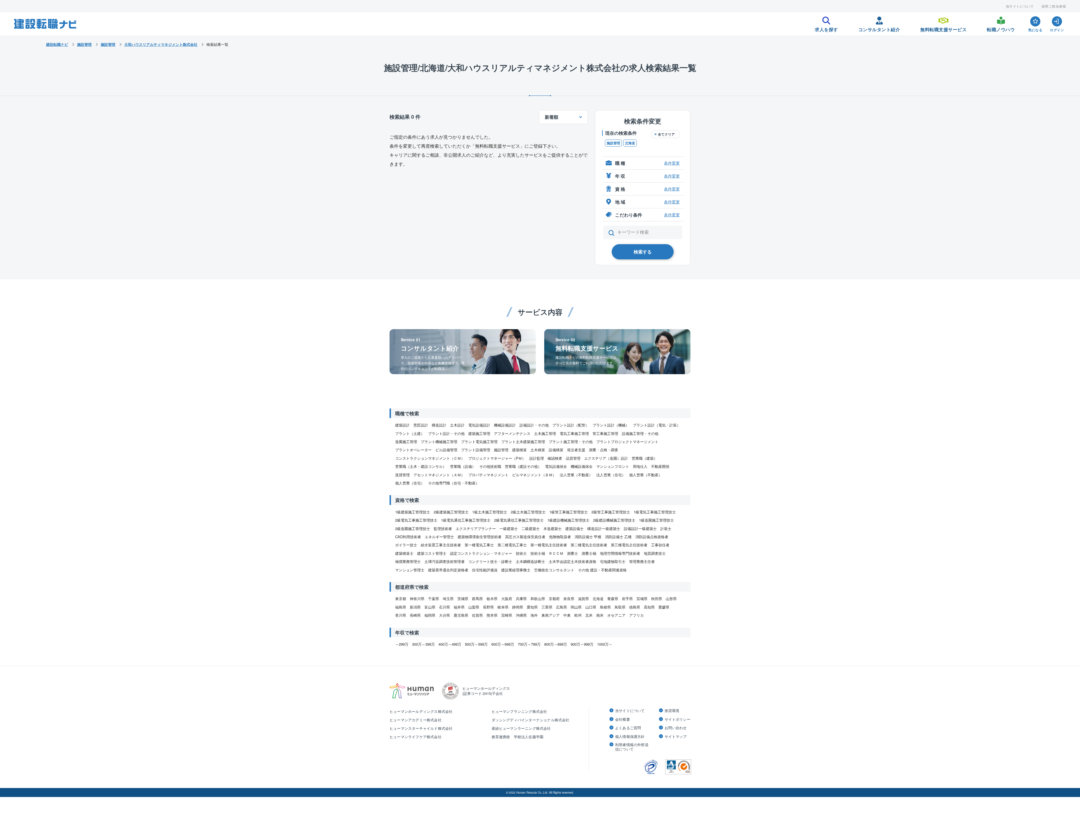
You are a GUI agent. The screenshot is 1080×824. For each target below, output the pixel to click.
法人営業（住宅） (611, 474)
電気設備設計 (479, 425)
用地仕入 (640, 466)
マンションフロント (612, 466)
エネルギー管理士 (439, 536)
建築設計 (402, 425)
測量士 (572, 553)
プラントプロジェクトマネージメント (627, 441)
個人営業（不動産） (645, 474)
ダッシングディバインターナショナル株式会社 (531, 719)
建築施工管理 (479, 433)
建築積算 (519, 449)
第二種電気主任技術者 (589, 544)
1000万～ (604, 644)
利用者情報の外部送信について (632, 746)
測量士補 (589, 553)
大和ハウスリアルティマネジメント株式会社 (160, 44)
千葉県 (433, 598)
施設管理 (613, 142)
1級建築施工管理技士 (412, 512)
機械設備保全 (582, 466)
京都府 (554, 598)
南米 (600, 615)
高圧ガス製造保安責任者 (525, 536)
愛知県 (532, 607)
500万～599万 (476, 644)
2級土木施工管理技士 (528, 512)
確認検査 (555, 458)
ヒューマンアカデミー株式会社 (416, 719)
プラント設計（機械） (611, 425)
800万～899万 (555, 644)
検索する (643, 251)
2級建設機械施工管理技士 (614, 520)
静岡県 (517, 607)
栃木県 (492, 598)
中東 (567, 615)
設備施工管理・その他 (640, 433)
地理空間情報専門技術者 (620, 553)
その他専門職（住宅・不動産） (453, 483)
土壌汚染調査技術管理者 (444, 561)
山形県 (671, 598)
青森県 (612, 598)
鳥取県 (620, 607)
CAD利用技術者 (408, 536)
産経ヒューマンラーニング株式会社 (521, 728)
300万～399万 (423, 644)
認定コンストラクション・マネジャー (481, 553)
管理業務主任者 (642, 561)
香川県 (400, 615)
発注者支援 (576, 449)
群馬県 (477, 598)
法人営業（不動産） (576, 474)
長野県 (488, 607)
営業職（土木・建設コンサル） (420, 466)
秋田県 (656, 598)
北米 (589, 615)
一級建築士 (509, 528)
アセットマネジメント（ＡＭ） (439, 474)
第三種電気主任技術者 (629, 544)
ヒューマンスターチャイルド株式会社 (421, 728)
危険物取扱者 (560, 536)
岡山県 (576, 607)
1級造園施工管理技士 (656, 520)
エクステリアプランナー (476, 528)
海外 (534, 615)
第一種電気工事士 (479, 544)
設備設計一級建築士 (640, 528)
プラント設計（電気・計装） (656, 425)
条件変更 (672, 163)
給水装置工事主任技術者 (441, 544)
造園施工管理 (406, 441)
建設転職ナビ (57, 44)
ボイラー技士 (406, 544)
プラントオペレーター (413, 449)
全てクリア (666, 134)
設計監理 (536, 458)
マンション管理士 (409, 569)
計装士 (665, 528)
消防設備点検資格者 (651, 536)
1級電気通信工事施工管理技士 (465, 520)
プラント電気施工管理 (479, 441)
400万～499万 (449, 644)
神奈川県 (417, 598)
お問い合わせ (676, 728)
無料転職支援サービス (943, 28)
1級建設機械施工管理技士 (568, 520)
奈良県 (568, 598)
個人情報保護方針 (630, 736)
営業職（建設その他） (523, 466)
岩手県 (627, 598)
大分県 (444, 615)
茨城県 (462, 598)
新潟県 (415, 607)
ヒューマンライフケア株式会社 (416, 736)
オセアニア (616, 615)
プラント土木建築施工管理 (523, 441)
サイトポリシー (677, 719)
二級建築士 (530, 528)
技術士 (521, 553)
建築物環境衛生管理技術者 (479, 536)
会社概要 (622, 719)
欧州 (578, 615)
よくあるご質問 (628, 728)
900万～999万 (582, 644)
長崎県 (415, 615)
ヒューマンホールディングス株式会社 (421, 711)
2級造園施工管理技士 (412, 528)
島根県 (605, 607)
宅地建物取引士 (613, 561)
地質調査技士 (655, 553)
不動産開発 (660, 466)
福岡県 (429, 615)
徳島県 (634, 607)
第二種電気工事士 (512, 544)
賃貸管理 (402, 474)
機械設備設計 (505, 425)
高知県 (649, 607)
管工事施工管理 (605, 433)
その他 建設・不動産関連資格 (602, 569)
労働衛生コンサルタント (554, 569)
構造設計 (439, 425)
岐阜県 (503, 607)
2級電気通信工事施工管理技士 (519, 520)
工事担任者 (660, 544)
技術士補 (537, 553)
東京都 (400, 598)
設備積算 (556, 449)
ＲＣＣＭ (556, 553)
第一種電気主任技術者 (548, 544)
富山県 (429, 607)
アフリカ (636, 615)
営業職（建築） (644, 458)
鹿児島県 (461, 615)
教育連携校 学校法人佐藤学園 (518, 736)
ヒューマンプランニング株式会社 (519, 711)
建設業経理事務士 (515, 569)
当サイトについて (1020, 6)
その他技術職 (490, 466)
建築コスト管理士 (431, 553)
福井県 (459, 607)
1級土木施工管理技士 (489, 512)
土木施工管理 (545, 433)
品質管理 (573, 458)
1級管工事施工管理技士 (568, 512)
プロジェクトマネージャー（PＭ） (497, 458)
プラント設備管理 (475, 449)
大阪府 (506, 598)
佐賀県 (477, 615)
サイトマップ (676, 736)
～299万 (401, 644)
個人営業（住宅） (409, 483)
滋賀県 (583, 598)
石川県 (444, 607)
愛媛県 (663, 607)
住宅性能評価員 (485, 569)
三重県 (546, 607)
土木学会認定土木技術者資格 (572, 561)
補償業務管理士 (408, 561)
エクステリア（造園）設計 (606, 458)
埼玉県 (448, 598)
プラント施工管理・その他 (571, 441)
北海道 (630, 142)
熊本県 (492, 615)
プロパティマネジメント (488, 474)
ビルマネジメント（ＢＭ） (534, 474)
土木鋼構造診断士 (530, 561)
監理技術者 (443, 528)
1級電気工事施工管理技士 (655, 512)
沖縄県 (521, 615)
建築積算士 (404, 553)
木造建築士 (552, 528)
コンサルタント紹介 (879, 28)
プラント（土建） (409, 433)
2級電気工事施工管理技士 (416, 520)
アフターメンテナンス (512, 433)
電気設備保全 (556, 466)
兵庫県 (521, 598)
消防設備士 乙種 (618, 536)
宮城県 (641, 598)
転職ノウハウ (1001, 28)
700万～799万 (529, 644)
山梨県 (473, 607)
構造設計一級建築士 (603, 528)
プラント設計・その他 (446, 433)
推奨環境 (672, 710)
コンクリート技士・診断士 (490, 561)
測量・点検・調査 (603, 449)
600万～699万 (502, 644)
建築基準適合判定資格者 (448, 569)
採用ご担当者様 (1053, 6)
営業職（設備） (463, 466)
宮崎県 (506, 615)
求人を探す (826, 28)
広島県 (561, 607)
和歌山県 (537, 598)
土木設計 (457, 425)
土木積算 (537, 449)
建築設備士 (574, 528)
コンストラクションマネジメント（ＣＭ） (430, 458)
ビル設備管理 (446, 449)
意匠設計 (420, 425)
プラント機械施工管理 (439, 441)
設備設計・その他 (534, 425)
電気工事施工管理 (574, 433)
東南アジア (550, 615)
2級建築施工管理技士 (451, 512)
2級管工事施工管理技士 (610, 512)
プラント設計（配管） (570, 425)
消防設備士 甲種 (588, 536)
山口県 (590, 607)
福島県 (400, 607)
